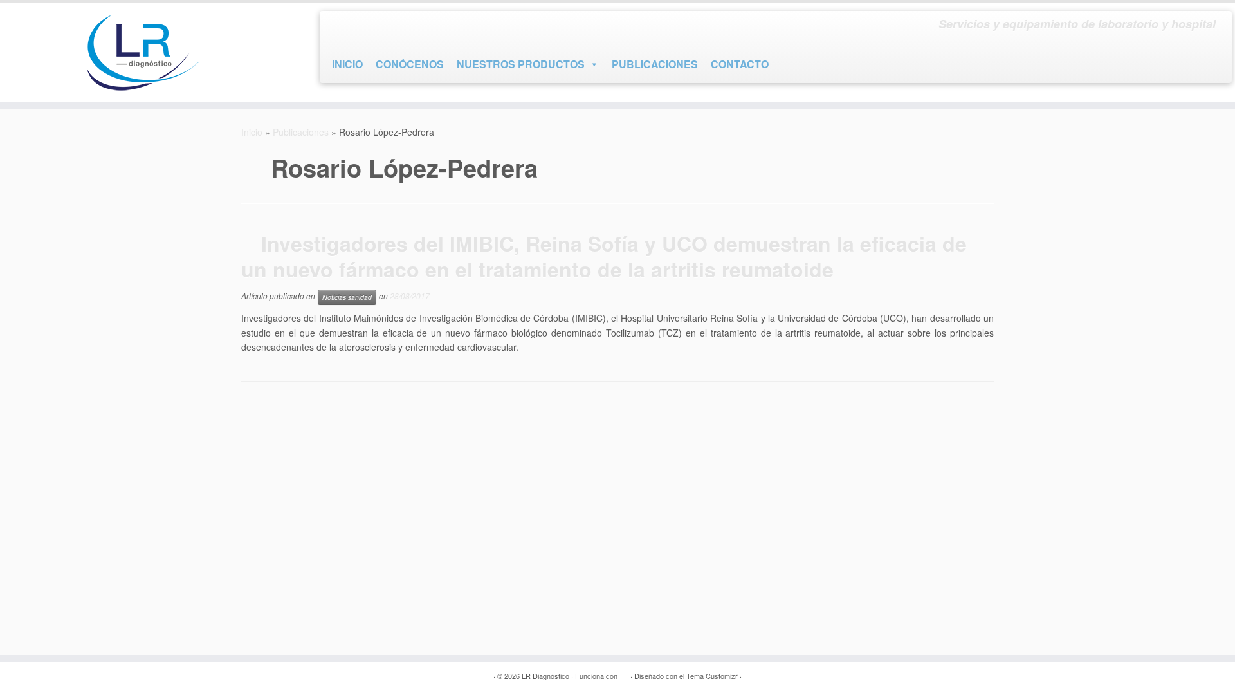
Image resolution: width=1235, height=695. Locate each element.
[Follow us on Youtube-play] (364, 27)
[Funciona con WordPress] (623, 673)
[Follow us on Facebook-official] (340, 27)
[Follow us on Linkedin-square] (387, 27)
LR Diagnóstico (545, 676)
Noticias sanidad (347, 297)
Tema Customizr (712, 676)
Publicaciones (301, 131)
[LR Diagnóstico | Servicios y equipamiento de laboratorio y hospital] (142, 53)
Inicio (251, 131)
